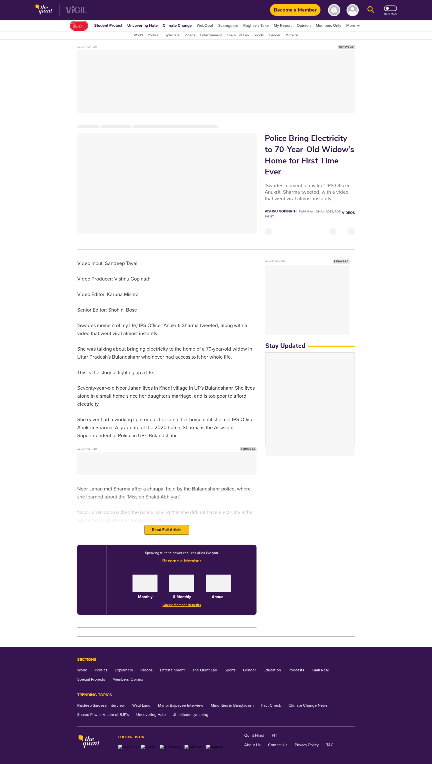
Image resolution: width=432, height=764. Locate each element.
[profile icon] (352, 10)
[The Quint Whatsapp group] (170, 747)
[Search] (370, 10)
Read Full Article (167, 529)
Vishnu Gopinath (280, 211)
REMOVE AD (346, 47)
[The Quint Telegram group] (193, 747)
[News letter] (334, 10)
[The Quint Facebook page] (127, 747)
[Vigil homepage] (76, 10)
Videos (348, 213)
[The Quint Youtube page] (214, 747)
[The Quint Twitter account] (148, 747)
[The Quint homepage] (43, 10)
